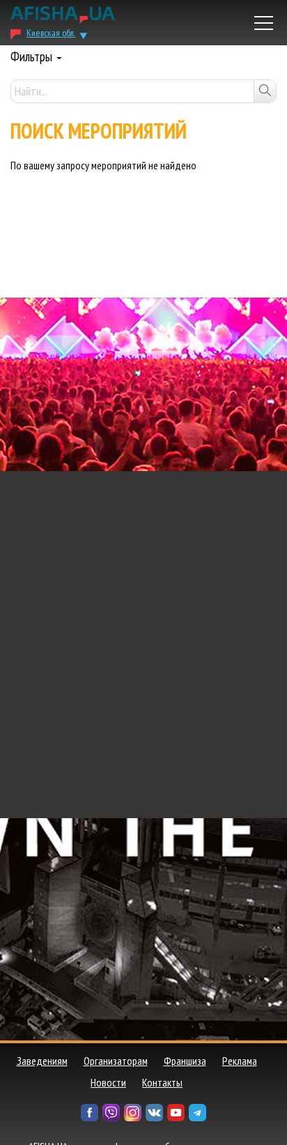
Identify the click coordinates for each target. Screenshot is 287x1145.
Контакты (162, 1082)
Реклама (239, 1061)
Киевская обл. (50, 32)
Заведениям (42, 1061)
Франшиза (185, 1061)
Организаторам (116, 1061)
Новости (108, 1082)
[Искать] (265, 91)
